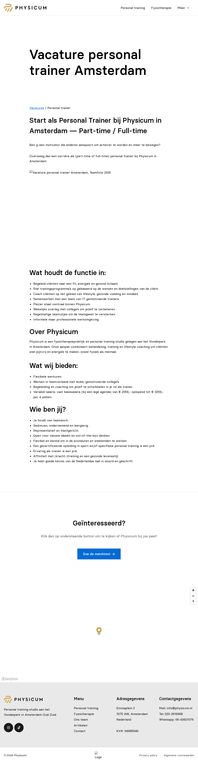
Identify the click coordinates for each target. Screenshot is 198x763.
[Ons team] (81, 719)
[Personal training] (86, 708)
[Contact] (79, 730)
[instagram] (8, 727)
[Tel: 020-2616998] (171, 713)
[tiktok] (19, 727)
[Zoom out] (193, 596)
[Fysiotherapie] (84, 713)
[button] (99, 554)
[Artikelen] (80, 725)
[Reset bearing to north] (193, 601)
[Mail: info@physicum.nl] (175, 708)
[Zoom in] (193, 590)
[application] (187, 7)
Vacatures (36, 108)
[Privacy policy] (148, 755)
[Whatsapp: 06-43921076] (176, 719)
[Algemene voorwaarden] (179, 755)
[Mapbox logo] (9, 679)
